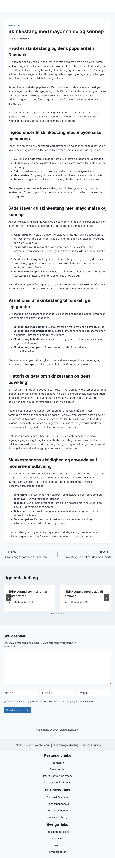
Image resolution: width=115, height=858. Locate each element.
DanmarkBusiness (57, 797)
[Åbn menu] (108, 6)
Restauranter (57, 769)
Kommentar (11, 646)
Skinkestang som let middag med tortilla (87, 555)
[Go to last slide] (8, 597)
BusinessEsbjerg (57, 817)
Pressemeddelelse (57, 831)
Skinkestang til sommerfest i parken (25, 555)
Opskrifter (14, 25)
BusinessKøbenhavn (57, 803)
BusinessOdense (57, 810)
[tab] (51, 613)
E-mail (47, 693)
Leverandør (57, 838)
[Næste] (106, 597)
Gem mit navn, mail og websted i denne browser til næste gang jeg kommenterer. (51, 701)
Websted (84, 693)
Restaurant (57, 762)
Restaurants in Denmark (57, 775)
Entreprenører (57, 851)
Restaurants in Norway (57, 782)
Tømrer (57, 845)
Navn (9, 693)
